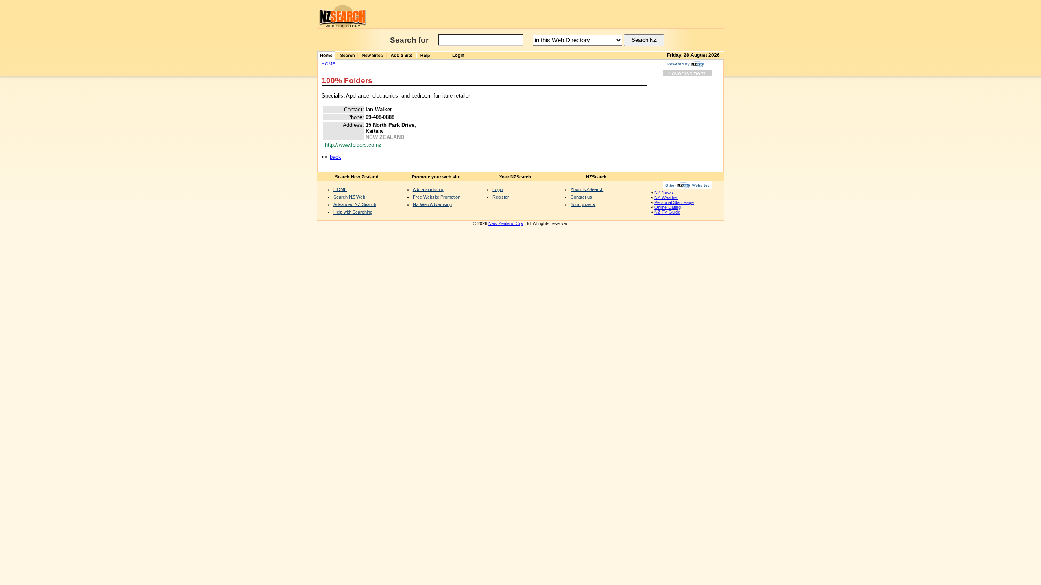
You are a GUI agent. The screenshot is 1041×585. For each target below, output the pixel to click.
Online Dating (667, 207)
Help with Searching (352, 212)
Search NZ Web (349, 197)
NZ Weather (666, 197)
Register (500, 197)
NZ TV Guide (667, 212)
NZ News (663, 192)
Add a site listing (428, 189)
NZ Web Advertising (432, 204)
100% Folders (347, 80)
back (335, 157)
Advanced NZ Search (354, 204)
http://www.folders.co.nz (353, 145)
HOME (328, 63)
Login (497, 189)
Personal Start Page (674, 202)
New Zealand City (505, 223)
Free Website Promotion (436, 197)
